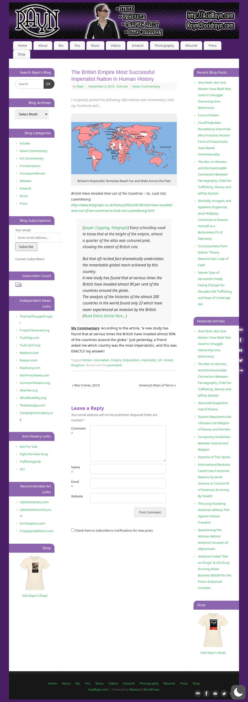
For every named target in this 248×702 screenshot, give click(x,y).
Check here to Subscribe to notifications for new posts (113, 530)
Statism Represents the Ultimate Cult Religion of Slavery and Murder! (214, 423)
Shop (21, 54)
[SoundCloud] (240, 371)
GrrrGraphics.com (32, 523)
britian (87, 360)
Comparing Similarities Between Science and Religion (214, 443)
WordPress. (151, 689)
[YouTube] (240, 351)
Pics (77, 45)
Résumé (191, 45)
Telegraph (119, 227)
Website (76, 496)
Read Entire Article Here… (105, 316)
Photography (164, 45)
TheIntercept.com (32, 405)
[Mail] (240, 330)
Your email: (23, 230)
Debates (25, 181)
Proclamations (30, 166)
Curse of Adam (208, 115)
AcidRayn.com (98, 689)
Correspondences (32, 173)
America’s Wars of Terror (157, 385)
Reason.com (28, 360)
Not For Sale (28, 446)
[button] (238, 692)
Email (75, 484)
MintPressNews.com (34, 375)
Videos (116, 45)
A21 (22, 469)
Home (22, 45)
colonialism (101, 360)
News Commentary (146, 86)
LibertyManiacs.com (34, 502)
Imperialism (131, 360)
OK (47, 84)
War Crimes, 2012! (86, 385)
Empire (116, 360)
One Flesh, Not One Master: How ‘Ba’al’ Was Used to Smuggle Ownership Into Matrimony (214, 95)
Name (75, 469)
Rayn (80, 86)
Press (213, 45)
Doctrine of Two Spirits (214, 457)
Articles (25, 143)
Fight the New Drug (34, 454)
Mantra (134, 689)
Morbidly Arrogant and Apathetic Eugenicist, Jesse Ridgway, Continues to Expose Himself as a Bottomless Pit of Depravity (214, 220)
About (42, 45)
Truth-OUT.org (30, 345)
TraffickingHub (30, 461)
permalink (114, 365)
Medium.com (29, 353)
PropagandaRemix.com (37, 531)
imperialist (148, 360)
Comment (76, 431)
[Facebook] (240, 340)
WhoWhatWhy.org (33, 398)
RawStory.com (30, 368)
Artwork (138, 45)
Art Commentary (32, 158)
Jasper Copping (96, 227)
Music (95, 45)
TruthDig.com (29, 337)
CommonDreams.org (35, 383)
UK (160, 360)
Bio (61, 45)
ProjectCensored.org (34, 330)
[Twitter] (240, 361)
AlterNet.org (29, 390)
